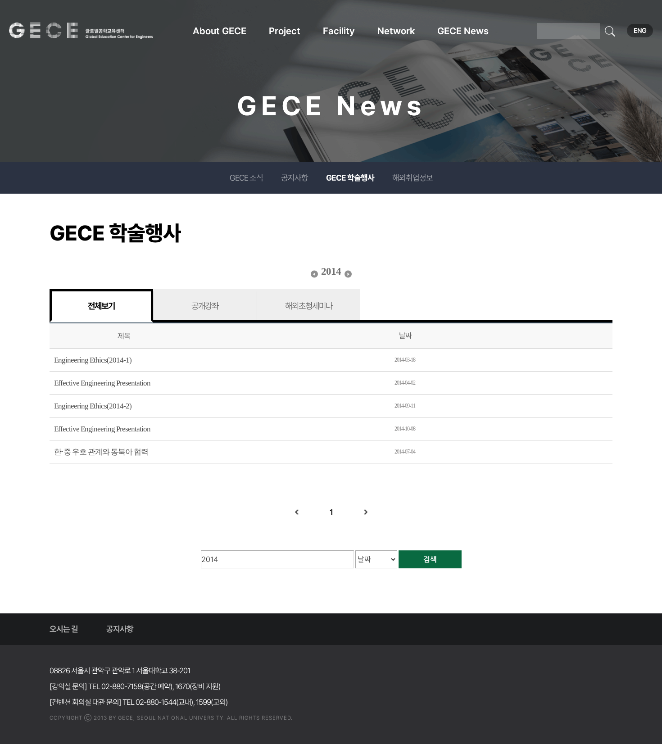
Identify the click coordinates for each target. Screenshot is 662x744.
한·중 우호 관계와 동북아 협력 (101, 452)
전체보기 (101, 306)
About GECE (219, 30)
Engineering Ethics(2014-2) (92, 406)
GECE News (463, 30)
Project (284, 30)
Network (396, 30)
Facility (339, 30)
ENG (640, 31)
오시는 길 (64, 629)
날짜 (405, 335)
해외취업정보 (412, 177)
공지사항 (294, 177)
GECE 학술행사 (350, 177)
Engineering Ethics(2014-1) (92, 360)
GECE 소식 (246, 177)
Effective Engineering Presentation (102, 383)
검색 (430, 559)
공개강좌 (204, 306)
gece (92, 31)
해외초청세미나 (308, 306)
